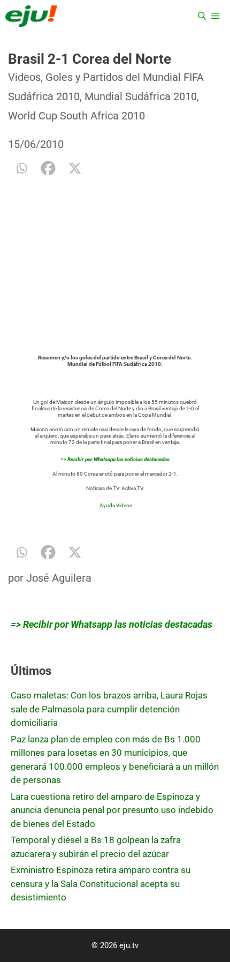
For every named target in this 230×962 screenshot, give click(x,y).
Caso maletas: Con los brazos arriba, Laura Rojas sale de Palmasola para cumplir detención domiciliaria (109, 709)
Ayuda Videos (115, 505)
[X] (75, 168)
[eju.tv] (31, 16)
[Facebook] (48, 168)
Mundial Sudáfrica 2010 (141, 96)
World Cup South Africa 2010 (76, 115)
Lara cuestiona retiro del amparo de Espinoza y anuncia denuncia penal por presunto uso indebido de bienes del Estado (112, 810)
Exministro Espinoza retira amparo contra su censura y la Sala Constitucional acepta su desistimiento (100, 884)
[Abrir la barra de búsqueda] (202, 16)
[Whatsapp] (21, 168)
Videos (24, 77)
